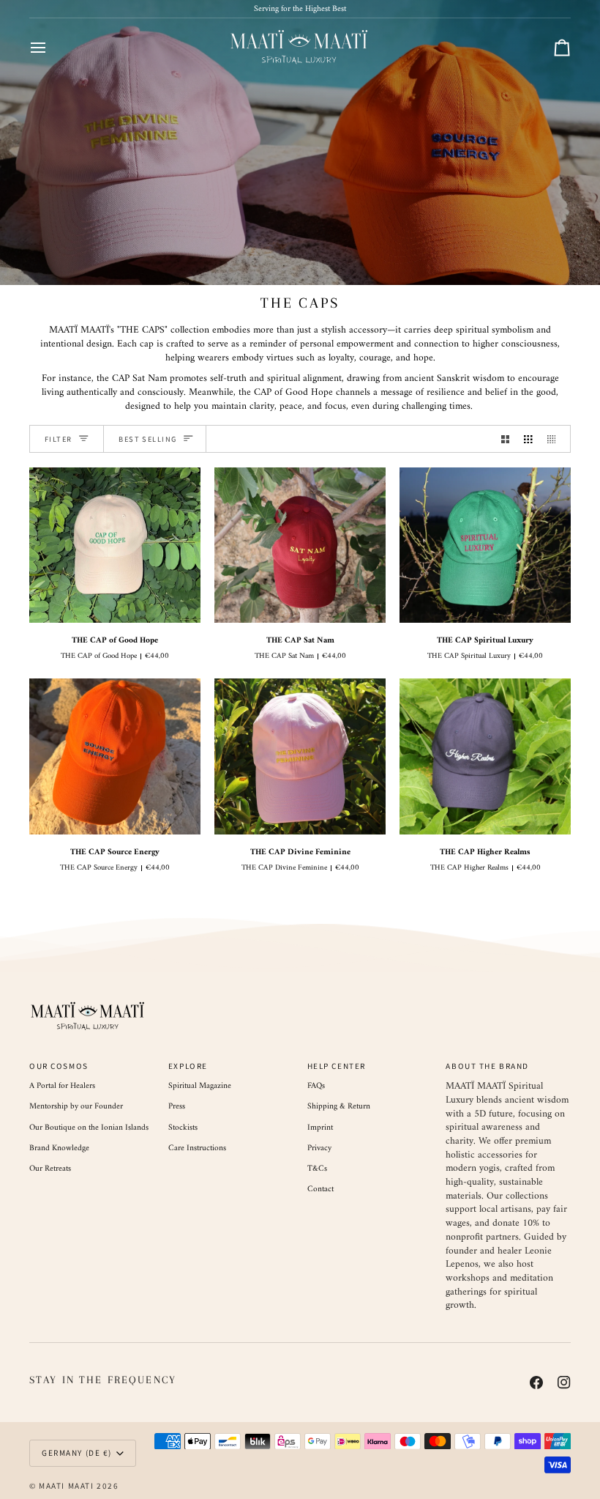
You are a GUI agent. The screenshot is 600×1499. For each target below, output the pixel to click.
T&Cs (317, 1168)
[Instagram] (564, 1382)
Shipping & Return (338, 1106)
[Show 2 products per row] (505, 439)
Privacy (319, 1148)
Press (176, 1106)
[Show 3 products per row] (528, 439)
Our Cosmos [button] (59, 1066)
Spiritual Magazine (199, 1085)
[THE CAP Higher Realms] (485, 756)
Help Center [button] (336, 1066)
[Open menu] (51, 47)
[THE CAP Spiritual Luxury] (485, 545)
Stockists (183, 1127)
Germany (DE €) (77, 1453)
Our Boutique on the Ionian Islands (89, 1127)
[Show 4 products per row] (555, 439)
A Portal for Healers (62, 1085)
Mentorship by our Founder (76, 1106)
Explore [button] (188, 1066)
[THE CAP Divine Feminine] (300, 756)
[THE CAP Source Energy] (114, 756)
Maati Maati (66, 1486)
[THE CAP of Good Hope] (114, 545)
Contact (320, 1189)
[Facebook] (536, 1382)
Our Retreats (50, 1168)
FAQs (316, 1085)
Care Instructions (197, 1148)
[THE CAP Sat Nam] (300, 545)
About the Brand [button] (487, 1066)
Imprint (320, 1127)
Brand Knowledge (59, 1148)
